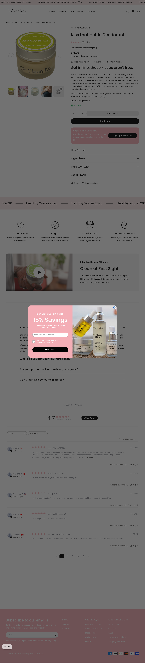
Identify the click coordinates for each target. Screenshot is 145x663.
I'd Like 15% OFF (50, 349)
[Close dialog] (115, 307)
